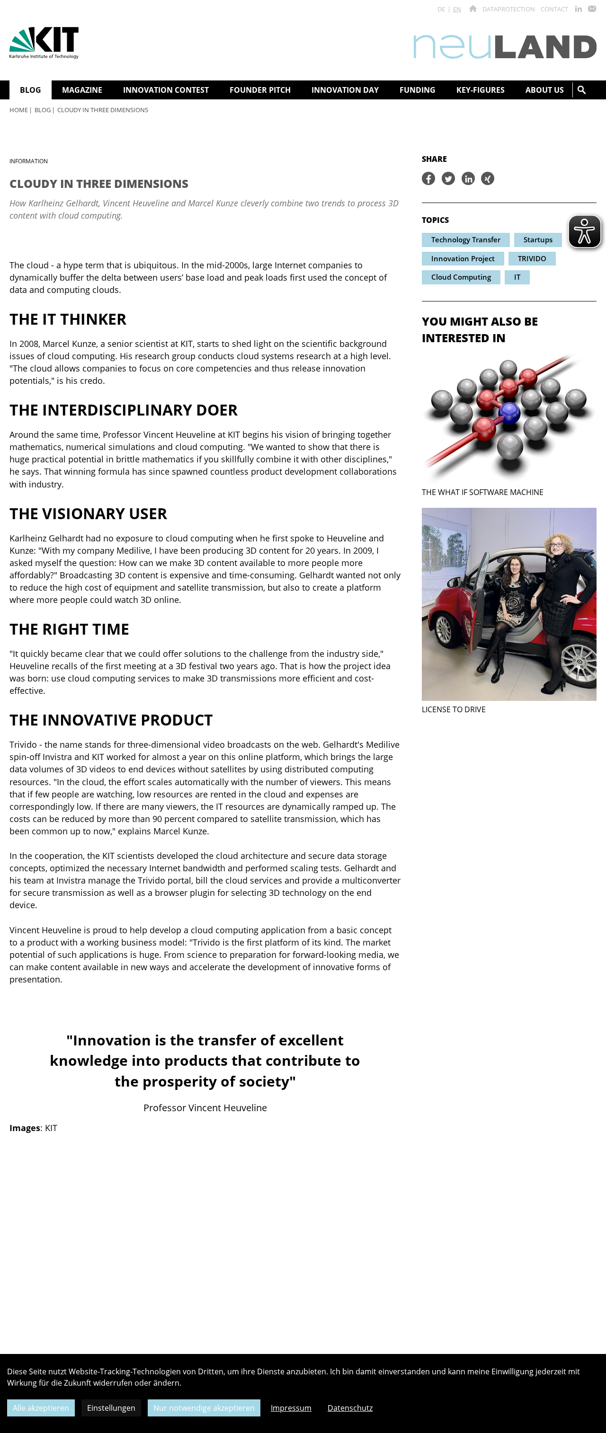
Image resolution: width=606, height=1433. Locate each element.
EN (457, 9)
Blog (43, 110)
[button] (428, 178)
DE (441, 9)
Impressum (291, 1408)
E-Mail (592, 9)
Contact (554, 9)
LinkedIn (578, 9)
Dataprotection (508, 9)
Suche (582, 89)
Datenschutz (350, 1408)
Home (18, 110)
